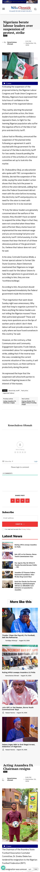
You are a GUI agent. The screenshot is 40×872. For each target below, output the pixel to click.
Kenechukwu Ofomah (12, 43)
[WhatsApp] (27, 501)
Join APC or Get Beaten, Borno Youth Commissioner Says (25, 555)
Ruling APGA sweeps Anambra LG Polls (18, 672)
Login (36, 461)
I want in (18, 524)
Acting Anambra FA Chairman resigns (9, 402)
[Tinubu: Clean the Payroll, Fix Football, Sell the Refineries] (20, 620)
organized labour (8, 393)
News (5, 35)
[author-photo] (3, 640)
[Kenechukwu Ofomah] (20, 417)
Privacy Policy (25, 529)
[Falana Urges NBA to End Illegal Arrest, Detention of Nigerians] (20, 729)
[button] (33, 869)
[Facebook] (13, 501)
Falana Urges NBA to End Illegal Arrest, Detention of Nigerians (18, 746)
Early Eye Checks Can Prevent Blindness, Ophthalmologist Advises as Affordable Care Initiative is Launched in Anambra (25, 585)
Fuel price (24, 390)
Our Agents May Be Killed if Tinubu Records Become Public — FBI (26, 565)
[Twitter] (17, 501)
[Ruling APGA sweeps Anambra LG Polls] (7, 546)
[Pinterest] (22, 501)
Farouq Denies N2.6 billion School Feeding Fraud (29, 402)
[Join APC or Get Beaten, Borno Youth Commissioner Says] (7, 555)
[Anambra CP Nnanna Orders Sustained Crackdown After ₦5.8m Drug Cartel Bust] (7, 574)
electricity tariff (14, 390)
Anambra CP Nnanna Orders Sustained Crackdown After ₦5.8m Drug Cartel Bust (25, 574)
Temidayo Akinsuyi (11, 640)
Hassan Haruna (10, 712)
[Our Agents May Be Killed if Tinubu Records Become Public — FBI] (7, 565)
